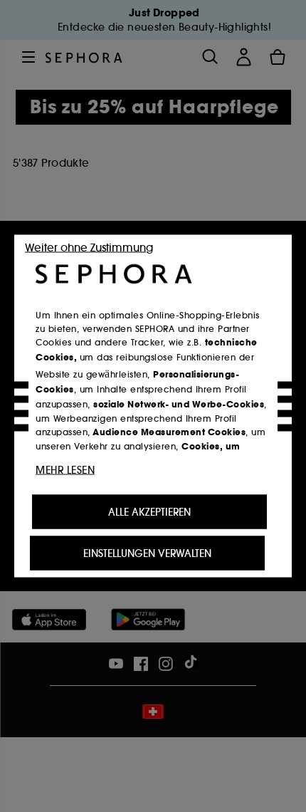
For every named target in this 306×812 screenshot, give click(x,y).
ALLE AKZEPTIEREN (149, 512)
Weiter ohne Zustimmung (89, 247)
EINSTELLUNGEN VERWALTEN (147, 553)
